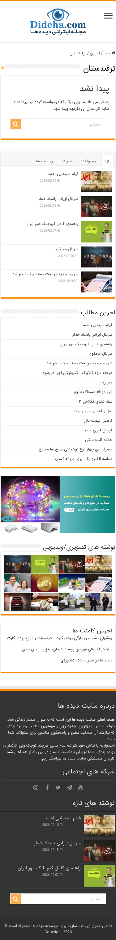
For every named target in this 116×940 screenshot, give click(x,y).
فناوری (95, 53)
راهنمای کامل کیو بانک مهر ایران (51, 224)
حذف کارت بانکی (98, 440)
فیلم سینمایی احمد (63, 174)
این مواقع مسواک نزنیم (93, 392)
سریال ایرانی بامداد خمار (58, 199)
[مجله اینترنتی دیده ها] (58, 21)
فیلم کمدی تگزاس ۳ (95, 401)
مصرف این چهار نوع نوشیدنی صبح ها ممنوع (75, 449)
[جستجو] (16, 124)
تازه (107, 161)
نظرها (67, 161)
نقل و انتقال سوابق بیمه (93, 411)
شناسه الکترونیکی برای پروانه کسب (83, 459)
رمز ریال (105, 382)
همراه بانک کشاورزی (77, 660)
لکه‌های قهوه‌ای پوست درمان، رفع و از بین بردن (61, 649)
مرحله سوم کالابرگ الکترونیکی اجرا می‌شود (77, 373)
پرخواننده (88, 161)
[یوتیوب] (80, 788)
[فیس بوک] (47, 788)
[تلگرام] (69, 788)
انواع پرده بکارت (20, 638)
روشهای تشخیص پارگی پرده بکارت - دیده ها (75, 638)
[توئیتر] (58, 788)
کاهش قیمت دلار (98, 420)
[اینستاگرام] (36, 788)
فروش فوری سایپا (98, 430)
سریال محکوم (66, 249)
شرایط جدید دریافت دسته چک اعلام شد (45, 274)
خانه (108, 53)
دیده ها (106, 660)
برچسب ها (45, 161)
